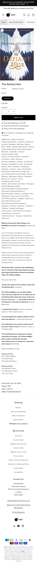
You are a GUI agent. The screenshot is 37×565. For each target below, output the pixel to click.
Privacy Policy (18, 456)
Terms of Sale (18, 448)
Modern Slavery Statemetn (18, 460)
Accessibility (18, 472)
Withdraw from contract (18, 424)
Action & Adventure (16, 22)
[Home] (10, 15)
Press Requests (18, 512)
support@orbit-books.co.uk (18, 501)
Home (4, 22)
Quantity (4, 107)
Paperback (8, 98)
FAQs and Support (18, 415)
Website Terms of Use (18, 452)
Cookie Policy (18, 468)
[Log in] (29, 15)
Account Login (18, 440)
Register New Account (18, 444)
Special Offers (18, 419)
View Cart (18, 436)
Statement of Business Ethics (18, 464)
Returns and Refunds (18, 411)
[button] (3, 14)
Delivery (19, 407)
